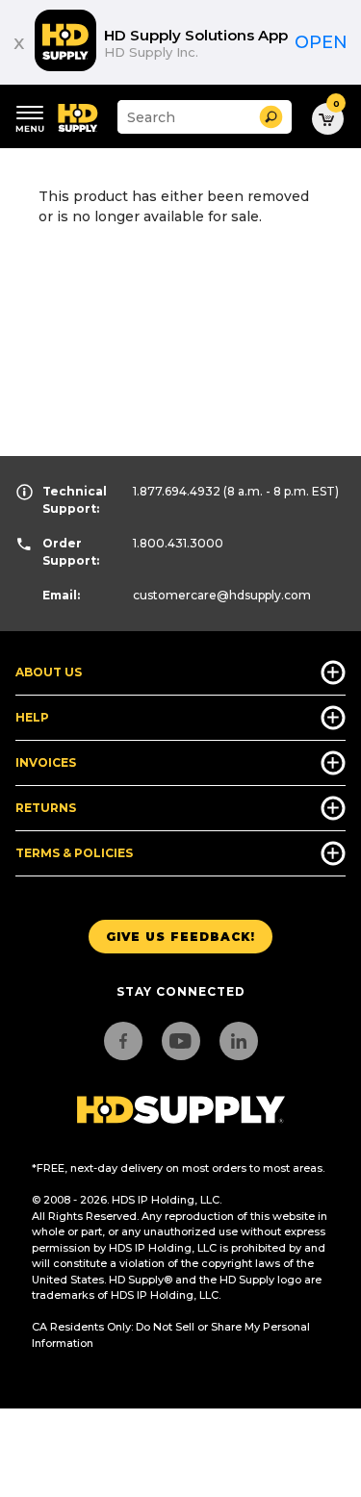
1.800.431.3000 (178, 543)
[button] (271, 117)
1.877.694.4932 (176, 491)
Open (321, 42)
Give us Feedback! (180, 936)
